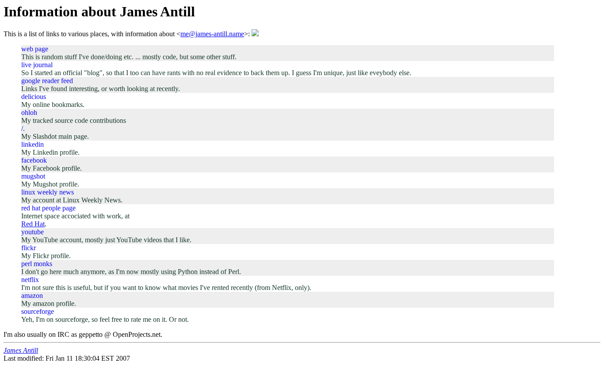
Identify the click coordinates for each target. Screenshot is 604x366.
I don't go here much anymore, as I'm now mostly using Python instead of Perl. (131, 271)
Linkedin (32, 144)
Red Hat (33, 224)
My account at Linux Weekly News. (71, 200)
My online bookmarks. (52, 104)
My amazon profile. (48, 303)
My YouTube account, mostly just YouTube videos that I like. (106, 240)
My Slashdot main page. (55, 136)
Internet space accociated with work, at (75, 216)
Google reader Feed (47, 80)
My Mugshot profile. (50, 184)
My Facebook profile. (51, 168)
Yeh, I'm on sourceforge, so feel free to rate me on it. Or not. (105, 319)
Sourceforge (37, 311)
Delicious (33, 96)
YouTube (32, 232)
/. (23, 128)
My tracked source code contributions (73, 120)
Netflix (30, 279)
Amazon (32, 295)
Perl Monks (36, 263)
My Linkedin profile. (50, 152)
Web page (34, 49)
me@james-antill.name (212, 34)
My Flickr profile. (46, 255)
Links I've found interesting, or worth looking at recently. (100, 88)
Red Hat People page (48, 208)
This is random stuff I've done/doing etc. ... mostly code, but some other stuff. (129, 57)
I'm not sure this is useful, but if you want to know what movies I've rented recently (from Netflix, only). (166, 287)
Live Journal (37, 65)
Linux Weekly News (47, 192)
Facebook (34, 160)
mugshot (33, 176)
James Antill (21, 350)
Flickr (28, 248)
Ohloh (29, 112)
